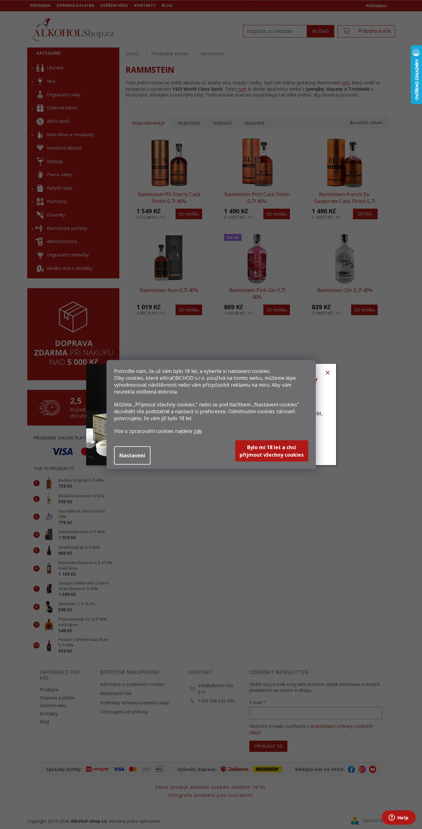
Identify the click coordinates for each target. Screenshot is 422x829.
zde (198, 431)
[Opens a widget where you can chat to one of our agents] (398, 818)
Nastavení (132, 455)
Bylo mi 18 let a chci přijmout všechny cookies (272, 451)
